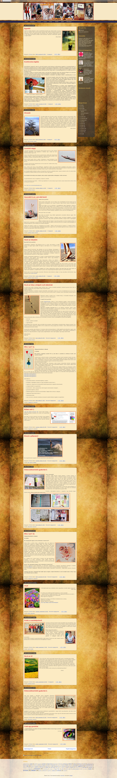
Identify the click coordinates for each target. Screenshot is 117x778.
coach (29, 649)
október (82, 116)
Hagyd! (24, 766)
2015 (81, 105)
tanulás (34, 105)
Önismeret (32, 21)
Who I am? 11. (29, 347)
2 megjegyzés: (50, 230)
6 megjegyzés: (51, 681)
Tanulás (45, 21)
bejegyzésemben (47, 301)
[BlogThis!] (56, 54)
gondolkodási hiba (89, 764)
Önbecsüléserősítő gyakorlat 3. (35, 470)
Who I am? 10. (29, 534)
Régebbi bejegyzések (71, 748)
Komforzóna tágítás (31, 62)
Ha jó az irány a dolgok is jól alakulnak (38, 285)
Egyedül (27, 28)
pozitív (62, 768)
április (82, 126)
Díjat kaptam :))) (87, 52)
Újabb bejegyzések (28, 748)
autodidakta (44, 763)
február (82, 130)
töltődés (34, 462)
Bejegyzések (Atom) (52, 753)
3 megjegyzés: (50, 54)
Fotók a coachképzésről (33, 620)
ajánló (31, 763)
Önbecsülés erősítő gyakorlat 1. (30, 373)
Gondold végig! (30, 148)
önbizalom (90, 767)
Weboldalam (69, 21)
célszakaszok (79, 763)
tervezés (31, 141)
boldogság (65, 763)
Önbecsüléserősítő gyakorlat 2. (35, 691)
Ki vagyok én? (30, 402)
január (82, 131)
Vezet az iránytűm (30, 240)
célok (29, 141)
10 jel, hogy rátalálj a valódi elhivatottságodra (49, 602)
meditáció (47, 767)
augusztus (83, 120)
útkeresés (44, 770)
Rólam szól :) (29, 409)
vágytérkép (49, 770)
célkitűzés (70, 763)
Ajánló (62, 21)
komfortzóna (30, 105)
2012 (81, 133)
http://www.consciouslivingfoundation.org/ (34, 185)
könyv (29, 767)
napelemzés (77, 767)
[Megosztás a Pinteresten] (59, 54)
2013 (81, 108)
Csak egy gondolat (31, 726)
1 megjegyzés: (50, 104)
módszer (58, 767)
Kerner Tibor (69, 766)
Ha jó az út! (28, 656)
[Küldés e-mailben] (55, 54)
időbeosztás (42, 766)
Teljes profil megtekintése (83, 31)
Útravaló (27, 113)
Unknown (82, 30)
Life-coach (41, 767)
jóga (60, 766)
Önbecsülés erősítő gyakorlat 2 (30, 375)
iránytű (32, 232)
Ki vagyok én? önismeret (89, 766)
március (82, 128)
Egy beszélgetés (87, 60)
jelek (50, 766)
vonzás (64, 770)
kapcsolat (33, 613)
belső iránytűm (34, 273)
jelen (28, 462)
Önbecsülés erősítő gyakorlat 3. (30, 376)
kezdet (74, 766)
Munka (50, 21)
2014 (81, 106)
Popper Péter (56, 768)
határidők (36, 766)
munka (67, 767)
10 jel (26, 586)
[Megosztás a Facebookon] (58, 54)
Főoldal (26, 21)
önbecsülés (30, 526)
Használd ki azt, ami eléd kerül (35, 197)
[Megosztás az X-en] (57, 54)
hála (27, 766)
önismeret (35, 402)
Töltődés (57, 21)
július (82, 121)
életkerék (30, 566)
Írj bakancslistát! (87, 77)
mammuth (62, 775)
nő (80, 767)
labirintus (36, 767)
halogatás (32, 766)
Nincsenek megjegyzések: (51, 338)
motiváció (62, 767)
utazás (35, 141)
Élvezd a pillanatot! (31, 436)
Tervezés (39, 21)
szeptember (83, 118)
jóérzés (31, 462)
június (82, 123)
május (82, 125)
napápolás (72, 767)
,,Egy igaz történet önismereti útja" (31, 411)
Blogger (71, 775)
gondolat (29, 189)
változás (37, 105)
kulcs (33, 767)
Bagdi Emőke (49, 763)
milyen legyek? (53, 767)
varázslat (59, 770)
